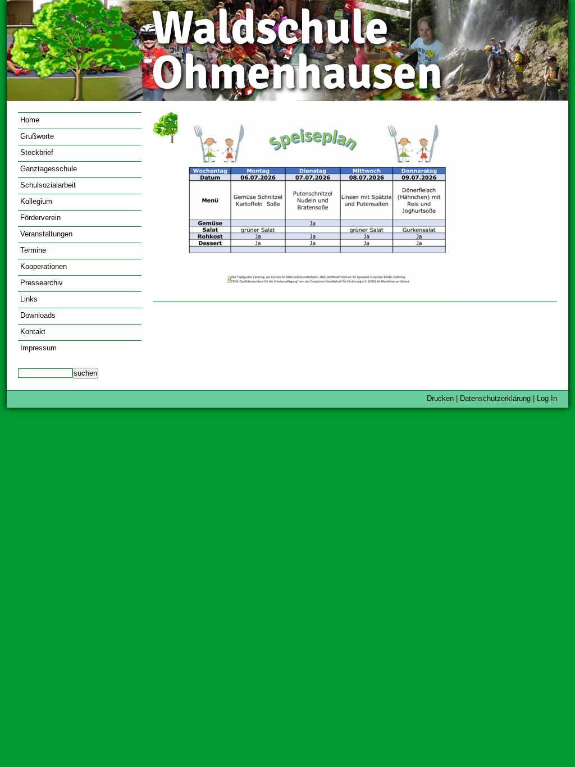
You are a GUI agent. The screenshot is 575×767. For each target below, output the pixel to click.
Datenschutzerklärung (495, 398)
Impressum (38, 348)
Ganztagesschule (48, 169)
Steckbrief (36, 152)
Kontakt (32, 331)
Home (29, 120)
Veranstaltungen (46, 234)
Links (29, 299)
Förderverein (40, 217)
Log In (547, 398)
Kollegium (36, 201)
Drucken (440, 398)
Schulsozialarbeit (48, 185)
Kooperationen (43, 266)
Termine (33, 250)
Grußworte (37, 136)
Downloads (38, 315)
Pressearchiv (41, 283)
